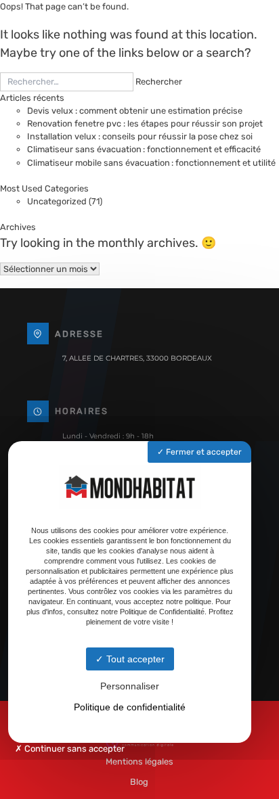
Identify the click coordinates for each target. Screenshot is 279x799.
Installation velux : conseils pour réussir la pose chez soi (140, 136)
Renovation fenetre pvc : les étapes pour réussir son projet (145, 123)
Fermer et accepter (203, 452)
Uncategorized (57, 201)
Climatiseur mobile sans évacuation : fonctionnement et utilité (151, 163)
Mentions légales (139, 761)
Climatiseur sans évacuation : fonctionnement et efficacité (144, 149)
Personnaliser (129, 686)
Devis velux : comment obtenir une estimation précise (134, 111)
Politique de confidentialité (130, 707)
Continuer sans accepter (73, 749)
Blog (139, 782)
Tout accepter (134, 659)
